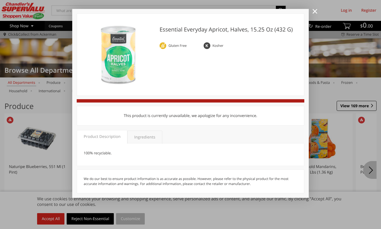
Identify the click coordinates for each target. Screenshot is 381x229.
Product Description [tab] (102, 136)
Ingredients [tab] (144, 137)
